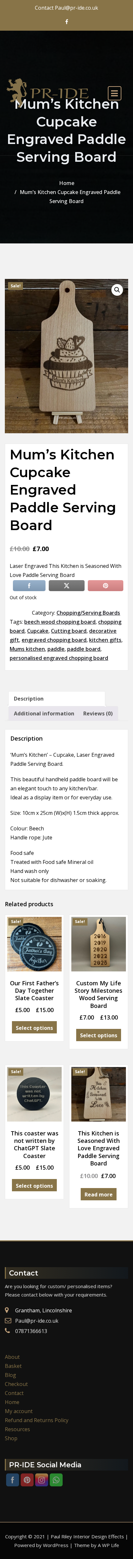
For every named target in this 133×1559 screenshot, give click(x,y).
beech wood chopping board (60, 621)
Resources (17, 1429)
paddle (56, 648)
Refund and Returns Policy (36, 1420)
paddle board (83, 648)
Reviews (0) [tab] (98, 713)
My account (19, 1411)
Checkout (16, 1384)
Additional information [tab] (44, 713)
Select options (34, 1027)
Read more (99, 1194)
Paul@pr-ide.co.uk (36, 1320)
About (12, 1356)
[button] (117, 290)
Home (66, 183)
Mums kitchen (27, 648)
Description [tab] (29, 698)
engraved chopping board (54, 639)
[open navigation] (114, 93)
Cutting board (69, 630)
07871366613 (31, 1331)
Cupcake (37, 630)
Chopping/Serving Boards (88, 612)
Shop (11, 1438)
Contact (14, 1393)
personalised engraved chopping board (59, 658)
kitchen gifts (105, 639)
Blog (10, 1375)
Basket (13, 1365)
